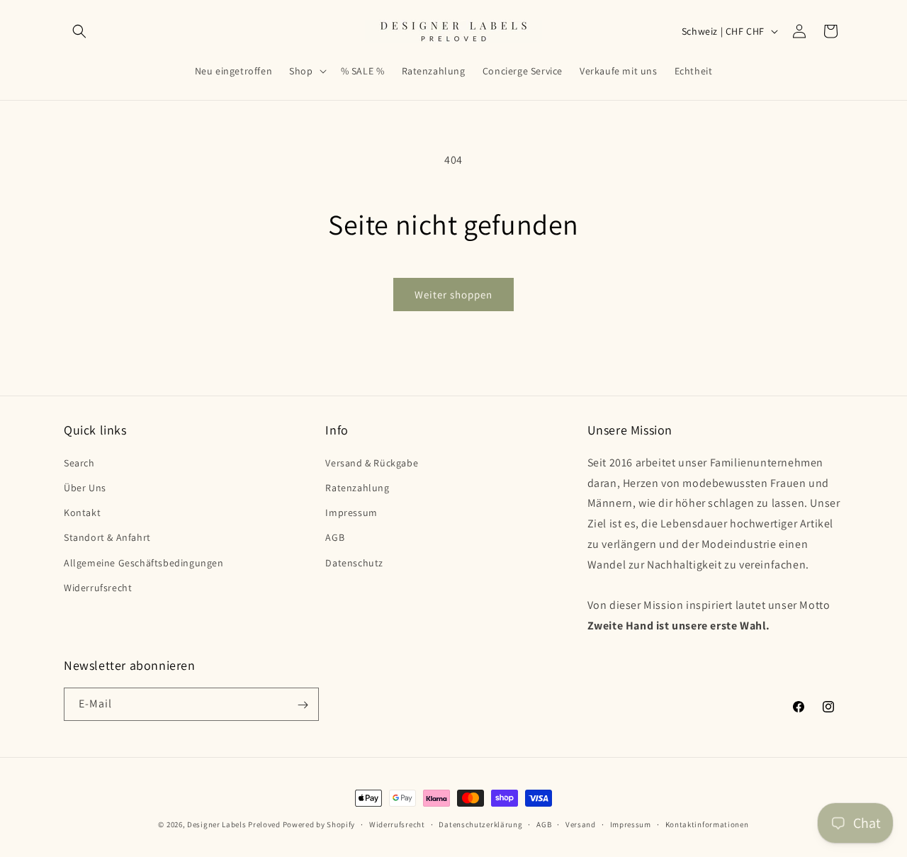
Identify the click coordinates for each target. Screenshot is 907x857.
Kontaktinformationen (707, 824)
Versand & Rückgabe (371, 462)
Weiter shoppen (453, 294)
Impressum (351, 511)
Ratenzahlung (357, 487)
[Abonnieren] (302, 705)
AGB (334, 537)
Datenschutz (354, 562)
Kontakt (82, 511)
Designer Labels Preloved (234, 824)
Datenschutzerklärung (480, 824)
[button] (79, 31)
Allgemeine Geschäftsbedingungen (144, 562)
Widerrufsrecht (98, 587)
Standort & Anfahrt (107, 537)
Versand (580, 824)
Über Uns (85, 487)
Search (79, 462)
